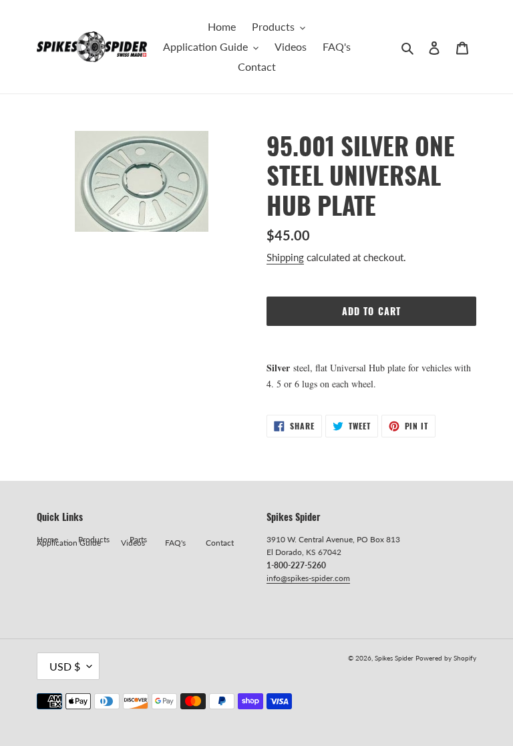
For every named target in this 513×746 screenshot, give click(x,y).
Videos (133, 543)
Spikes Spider (394, 658)
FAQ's (175, 543)
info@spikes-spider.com (308, 578)
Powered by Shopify (445, 658)
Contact (220, 543)
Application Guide (69, 543)
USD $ (64, 666)
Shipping (285, 257)
